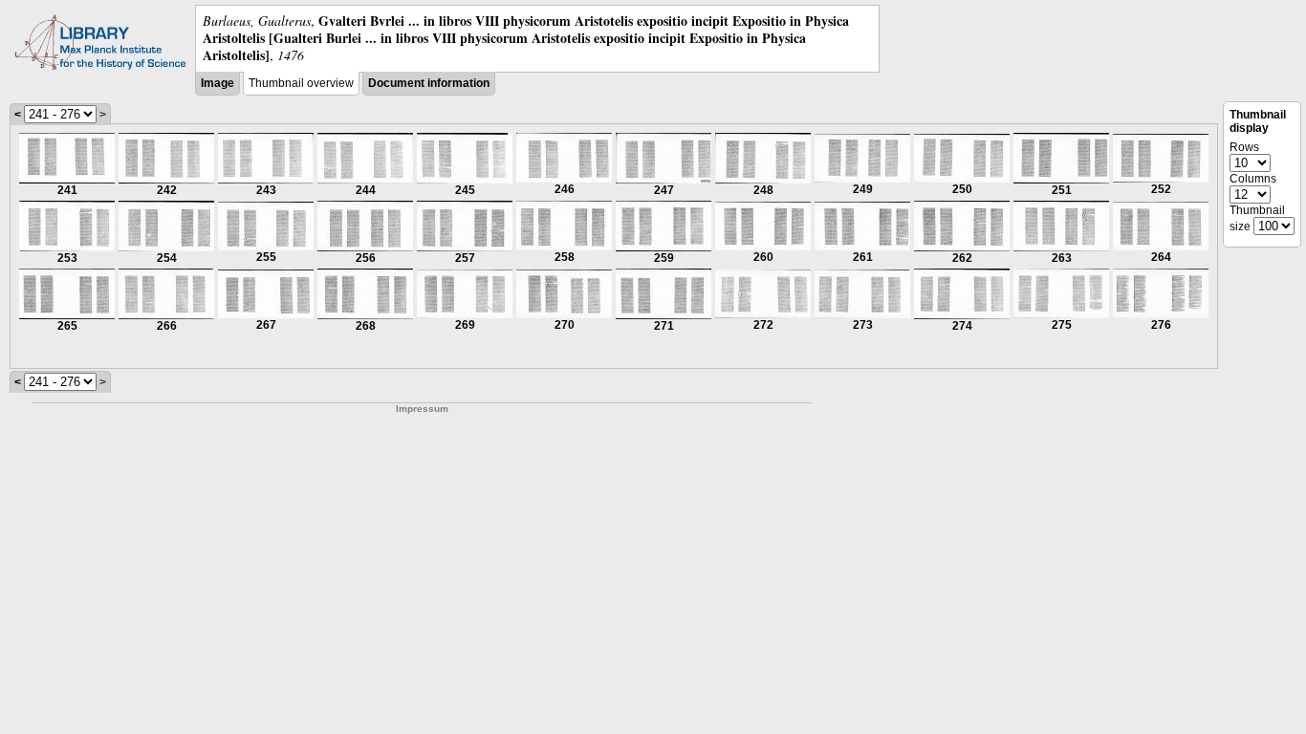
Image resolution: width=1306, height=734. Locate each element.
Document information (429, 83)
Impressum (422, 408)
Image (217, 83)
